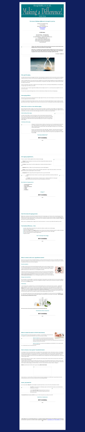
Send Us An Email (42, 27)
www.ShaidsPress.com (51, 419)
